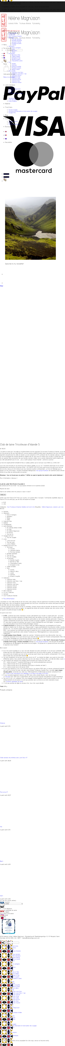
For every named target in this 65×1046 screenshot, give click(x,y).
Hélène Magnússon (47, 507)
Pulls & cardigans (16, 47)
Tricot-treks (8, 107)
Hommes (14, 65)
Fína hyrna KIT (4, 792)
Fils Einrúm (11, 90)
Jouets (12, 573)
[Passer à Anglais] (4, 53)
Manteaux (14, 50)
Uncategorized (7, 524)
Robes (13, 52)
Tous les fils (11, 87)
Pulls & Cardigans (12, 515)
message (7, 676)
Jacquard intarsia (16, 42)
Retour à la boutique (9, 77)
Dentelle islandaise (17, 40)
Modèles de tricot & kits (12, 31)
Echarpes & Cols (16, 58)
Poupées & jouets (16, 68)
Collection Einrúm (16, 79)
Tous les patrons (12, 33)
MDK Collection (7, 591)
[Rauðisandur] (7, 283)
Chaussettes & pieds (17, 60)
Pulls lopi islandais (16, 39)
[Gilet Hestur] (7, 274)
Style (9, 62)
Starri (1, 896)
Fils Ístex (10, 92)
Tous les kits (11, 34)
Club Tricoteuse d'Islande (14, 507)
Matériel (7, 104)
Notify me (3, 494)
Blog (6, 115)
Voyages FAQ (12, 112)
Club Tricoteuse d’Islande (15, 36)
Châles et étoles (11, 566)
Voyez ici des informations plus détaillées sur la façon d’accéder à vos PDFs (27, 673)
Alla (1, 826)
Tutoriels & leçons (13, 121)
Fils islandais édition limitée (15, 93)
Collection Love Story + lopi (19, 73)
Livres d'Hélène (11, 544)
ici (64, 659)
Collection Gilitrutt (16, 75)
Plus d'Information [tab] (8, 599)
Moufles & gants (16, 59)
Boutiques (8, 126)
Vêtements (11, 46)
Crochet (14, 45)
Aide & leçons (9, 119)
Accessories (11, 53)
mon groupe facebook (42, 470)
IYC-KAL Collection (8, 592)
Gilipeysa (2, 723)
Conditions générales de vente (14, 681)
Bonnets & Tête (16, 55)
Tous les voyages (12, 109)
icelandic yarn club (58, 507)
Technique (11, 37)
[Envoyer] (7, 52)
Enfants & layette (16, 66)
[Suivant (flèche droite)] (2, 1045)
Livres (7, 96)
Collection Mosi (16, 81)
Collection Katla (16, 78)
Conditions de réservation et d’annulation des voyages (22, 111)
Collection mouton (16, 82)
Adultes (14, 63)
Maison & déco (16, 69)
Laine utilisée (11, 71)
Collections (6, 578)
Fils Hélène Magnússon (14, 89)
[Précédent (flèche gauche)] (0, 1045)
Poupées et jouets (16, 43)
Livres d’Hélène (12, 101)
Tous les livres (12, 98)
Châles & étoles (16, 56)
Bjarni (1, 861)
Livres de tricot (12, 99)
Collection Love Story (17, 72)
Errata (10, 122)
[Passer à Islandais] (4, 58)
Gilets (13, 49)
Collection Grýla (16, 76)
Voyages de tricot (8, 536)
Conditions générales (14, 124)
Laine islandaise (10, 85)
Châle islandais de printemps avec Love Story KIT (13, 757)
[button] (5, 45)
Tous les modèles (11, 557)
